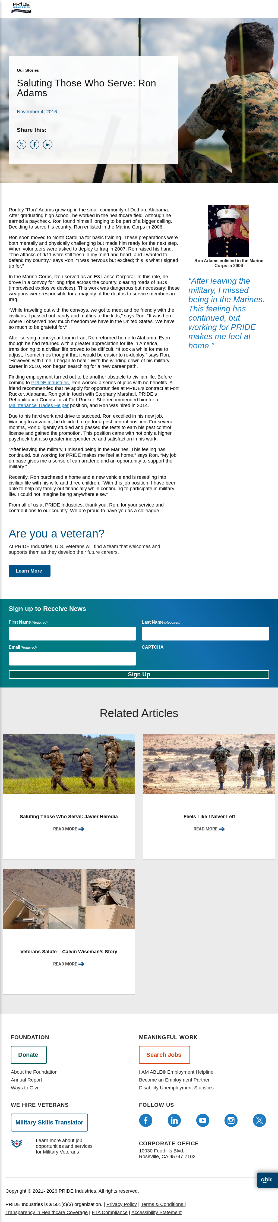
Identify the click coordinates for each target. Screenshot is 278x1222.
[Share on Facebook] (36, 147)
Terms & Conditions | (163, 1204)
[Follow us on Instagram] (231, 1120)
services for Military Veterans (64, 1149)
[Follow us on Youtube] (203, 1120)
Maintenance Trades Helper (39, 405)
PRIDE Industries (50, 382)
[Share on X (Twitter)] (23, 147)
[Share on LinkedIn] (49, 147)
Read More (65, 829)
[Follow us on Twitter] (259, 1120)
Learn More (29, 571)
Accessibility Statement (156, 1212)
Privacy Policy (121, 1204)
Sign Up (139, 674)
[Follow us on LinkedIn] (174, 1120)
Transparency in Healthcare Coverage (46, 1212)
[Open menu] (246, 7)
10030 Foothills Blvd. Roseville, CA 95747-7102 (167, 1153)
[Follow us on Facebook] (146, 1120)
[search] (260, 12)
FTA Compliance (110, 1212)
